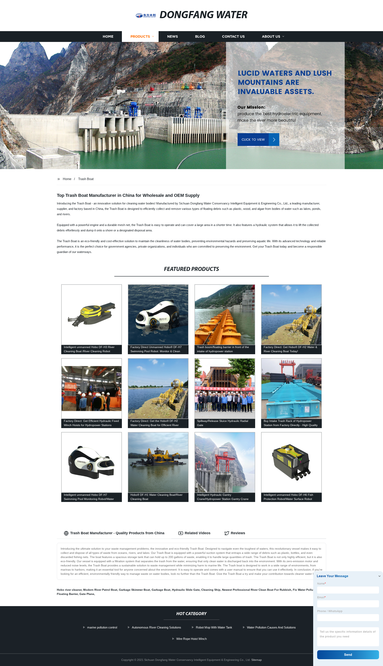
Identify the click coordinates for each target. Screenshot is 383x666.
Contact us (233, 36)
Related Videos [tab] (197, 533)
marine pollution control (102, 627)
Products (140, 36)
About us (271, 36)
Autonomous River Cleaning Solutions (156, 627)
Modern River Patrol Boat (100, 589)
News (172, 36)
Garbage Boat (161, 589)
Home (108, 36)
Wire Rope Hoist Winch (191, 638)
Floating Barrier (67, 594)
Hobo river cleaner (69, 589)
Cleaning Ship (210, 589)
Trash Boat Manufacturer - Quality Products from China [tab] (117, 533)
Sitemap (256, 659)
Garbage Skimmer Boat (134, 589)
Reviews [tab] (238, 533)
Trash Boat (86, 179)
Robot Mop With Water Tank (214, 627)
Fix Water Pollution (306, 589)
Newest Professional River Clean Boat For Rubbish (256, 589)
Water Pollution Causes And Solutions (271, 627)
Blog (200, 36)
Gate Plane (86, 594)
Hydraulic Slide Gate (186, 589)
